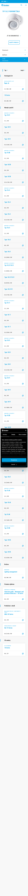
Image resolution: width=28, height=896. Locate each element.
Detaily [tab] (13, 434)
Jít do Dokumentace (13, 36)
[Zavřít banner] (25, 430)
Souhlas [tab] (5, 434)
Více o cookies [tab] (22, 434)
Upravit (13, 464)
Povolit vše (14, 460)
